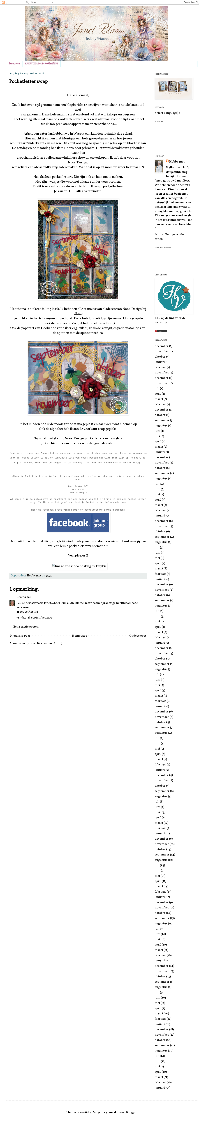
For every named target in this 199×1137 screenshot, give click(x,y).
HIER (71, 191)
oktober (160, 357)
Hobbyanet (177, 162)
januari (160, 362)
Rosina (21, 597)
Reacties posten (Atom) (46, 643)
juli (157, 388)
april (158, 394)
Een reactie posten (26, 627)
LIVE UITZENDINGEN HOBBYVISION (41, 63)
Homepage (79, 636)
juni (157, 431)
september (162, 420)
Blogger (131, 1112)
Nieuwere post (20, 636)
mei (157, 436)
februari (160, 367)
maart (159, 399)
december (162, 346)
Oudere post (137, 636)
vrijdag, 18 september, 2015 (34, 618)
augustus (161, 425)
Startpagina (14, 63)
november (162, 351)
